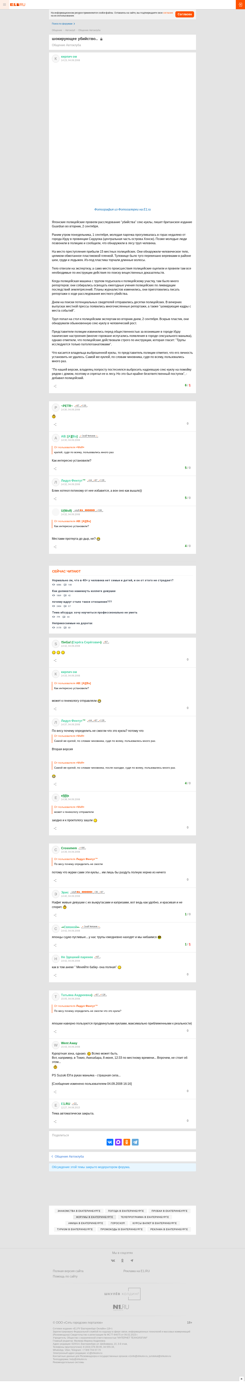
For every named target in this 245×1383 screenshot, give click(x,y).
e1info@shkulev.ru (138, 1356)
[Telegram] (135, 1142)
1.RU (65, 1103)
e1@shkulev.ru (94, 1353)
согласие (168, 12)
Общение (57, 30)
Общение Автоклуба (89, 30)
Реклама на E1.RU (136, 1271)
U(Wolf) (66, 510)
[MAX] (118, 1142)
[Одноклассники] (126, 1142)
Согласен (185, 14)
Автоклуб (70, 30)
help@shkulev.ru (78, 1359)
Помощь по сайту (65, 1276)
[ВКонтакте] (110, 1142)
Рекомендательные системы (68, 1362)
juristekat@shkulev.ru (160, 1356)
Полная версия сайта (68, 1271)
